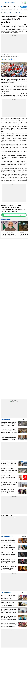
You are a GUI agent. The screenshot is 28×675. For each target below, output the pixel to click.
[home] (2, 6)
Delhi (13, 209)
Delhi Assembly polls (20, 209)
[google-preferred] (4, 59)
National (14, 6)
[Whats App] (9, 59)
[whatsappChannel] (25, 2)
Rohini (8, 211)
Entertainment (6, 536)
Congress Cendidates (6, 209)
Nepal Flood (4, 9)
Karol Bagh (3, 211)
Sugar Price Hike (12, 9)
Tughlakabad (14, 211)
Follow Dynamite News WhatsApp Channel (15, 215)
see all (24, 419)
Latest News (5, 419)
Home (2, 12)
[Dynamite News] (10, 3)
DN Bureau (11, 55)
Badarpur (10, 207)
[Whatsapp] (3, 215)
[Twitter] (14, 59)
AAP (6, 207)
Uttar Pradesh (6, 593)
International (7, 6)
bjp (13, 207)
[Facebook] (11, 59)
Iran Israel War (20, 9)
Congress (17, 207)
